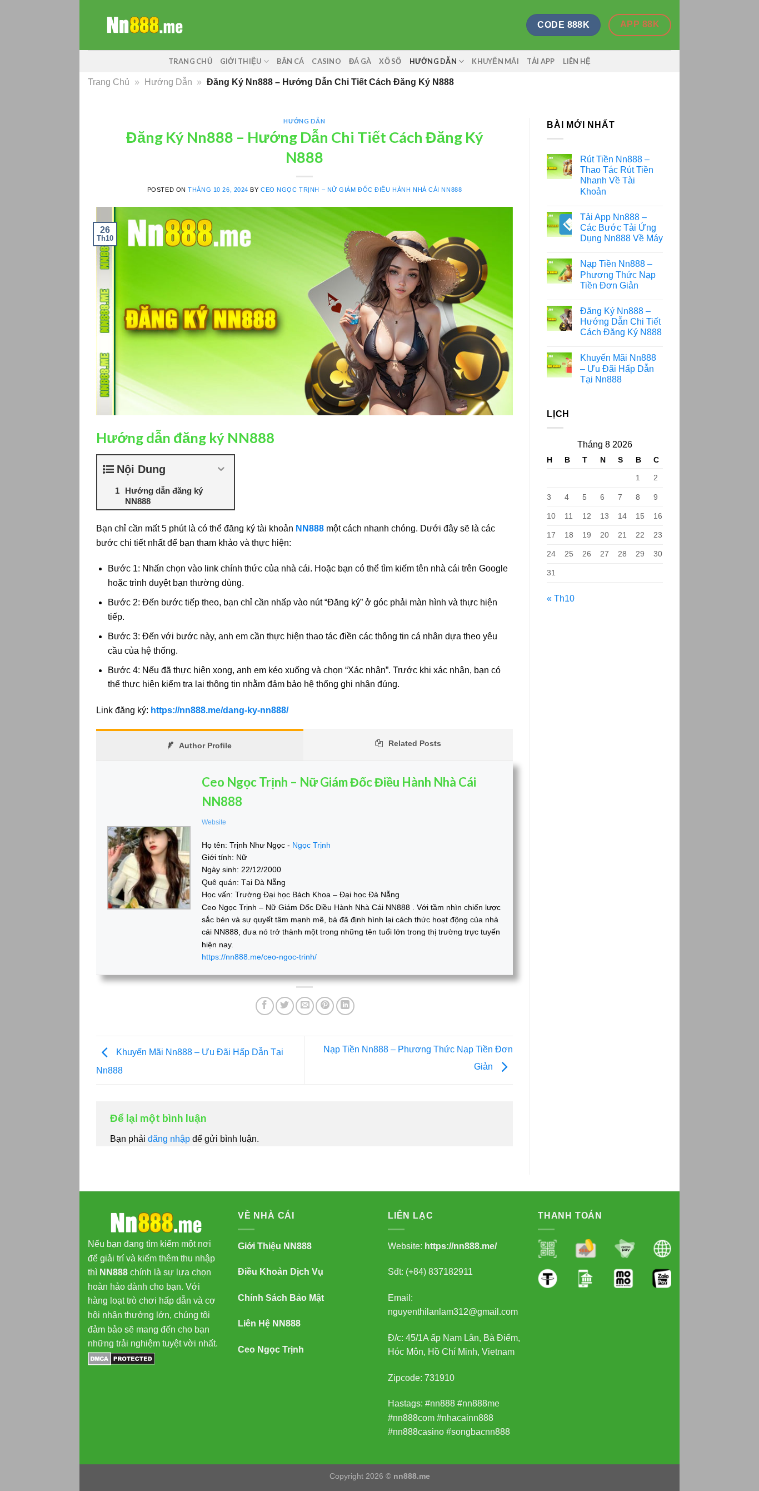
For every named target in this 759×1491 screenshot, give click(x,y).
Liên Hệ (577, 61)
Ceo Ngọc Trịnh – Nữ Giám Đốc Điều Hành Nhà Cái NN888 (361, 189)
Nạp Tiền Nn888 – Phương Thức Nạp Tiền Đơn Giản (618, 274)
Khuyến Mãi (495, 61)
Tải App (541, 61)
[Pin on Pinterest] (325, 1006)
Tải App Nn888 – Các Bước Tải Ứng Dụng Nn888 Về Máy (621, 227)
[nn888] (143, 25)
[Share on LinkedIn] (345, 1006)
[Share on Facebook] (265, 1006)
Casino (326, 61)
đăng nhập (169, 1139)
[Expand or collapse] (221, 469)
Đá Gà (360, 61)
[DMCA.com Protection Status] (121, 1358)
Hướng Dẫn (433, 61)
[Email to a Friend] (305, 1006)
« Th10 (561, 598)
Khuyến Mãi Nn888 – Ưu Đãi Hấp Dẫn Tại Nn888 (618, 368)
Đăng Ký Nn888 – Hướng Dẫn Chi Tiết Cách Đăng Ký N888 (621, 321)
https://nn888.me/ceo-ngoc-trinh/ (259, 956)
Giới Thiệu (241, 61)
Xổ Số (390, 61)
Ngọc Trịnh (311, 845)
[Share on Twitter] (285, 1006)
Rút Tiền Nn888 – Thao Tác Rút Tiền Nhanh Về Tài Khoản (616, 175)
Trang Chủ (190, 61)
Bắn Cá (290, 61)
